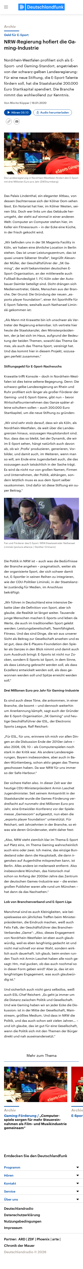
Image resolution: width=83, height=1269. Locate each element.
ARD (22, 1239)
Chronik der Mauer (19, 1245)
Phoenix (44, 1239)
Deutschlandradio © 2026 (25, 1252)
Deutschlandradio (18, 1208)
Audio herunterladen (54, 112)
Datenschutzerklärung (22, 1215)
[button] (6, 7)
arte (56, 1239)
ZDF (32, 1239)
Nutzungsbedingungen (22, 1221)
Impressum (13, 1228)
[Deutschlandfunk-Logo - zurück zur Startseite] (41, 7)
